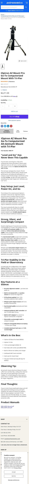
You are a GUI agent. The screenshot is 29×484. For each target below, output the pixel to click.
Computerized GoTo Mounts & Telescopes (12, 16)
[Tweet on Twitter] (5, 126)
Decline (14, 476)
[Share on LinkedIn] (8, 126)
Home (2, 14)
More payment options (14, 120)
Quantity (3, 102)
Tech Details (18, 131)
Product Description (7, 131)
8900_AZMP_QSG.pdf (6, 407)
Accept (14, 472)
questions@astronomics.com (12, 438)
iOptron (4, 90)
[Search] (26, 7)
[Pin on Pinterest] (11, 126)
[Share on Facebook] (2, 126)
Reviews (25, 131)
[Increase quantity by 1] (15, 106)
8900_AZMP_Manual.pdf (7, 406)
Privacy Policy (17, 468)
